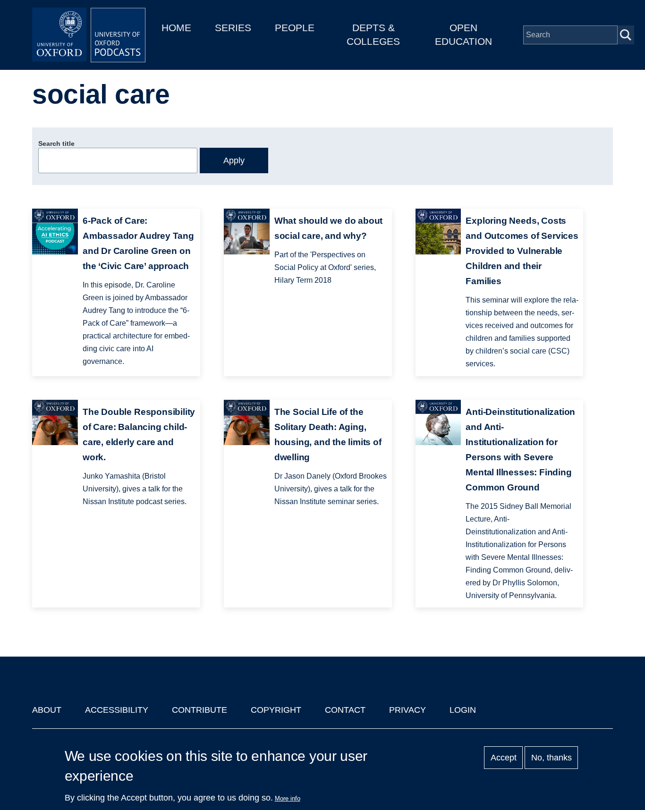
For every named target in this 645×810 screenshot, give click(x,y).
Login (463, 710)
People (294, 27)
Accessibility (116, 710)
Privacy (407, 710)
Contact (345, 710)
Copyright (276, 710)
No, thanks (551, 757)
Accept (504, 757)
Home (176, 27)
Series (233, 27)
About (46, 710)
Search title (56, 143)
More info (287, 798)
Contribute (199, 710)
